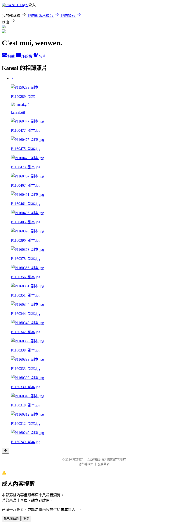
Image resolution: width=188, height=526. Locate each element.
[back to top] (5, 451)
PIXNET (77, 459)
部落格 (27, 56)
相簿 (11, 56)
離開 (26, 519)
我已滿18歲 (11, 519)
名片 (42, 56)
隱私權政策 (85, 464)
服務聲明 (104, 464)
